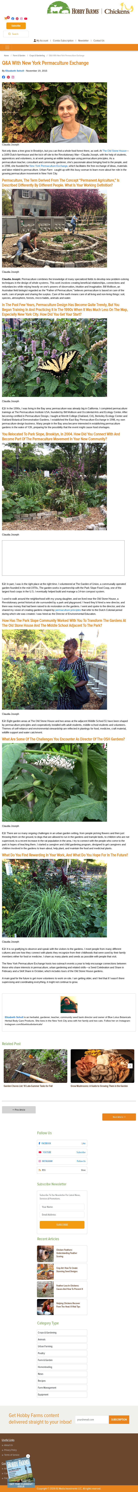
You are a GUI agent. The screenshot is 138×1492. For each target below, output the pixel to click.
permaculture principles (68, 610)
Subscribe (16, 25)
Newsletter (83, 40)
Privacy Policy (10, 1450)
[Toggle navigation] (7, 47)
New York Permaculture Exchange (48, 165)
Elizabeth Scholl (15, 70)
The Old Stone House (114, 150)
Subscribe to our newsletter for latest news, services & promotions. (60, 1197)
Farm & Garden (19, 55)
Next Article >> (119, 1117)
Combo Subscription (63, 40)
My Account (42, 40)
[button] (130, 1065)
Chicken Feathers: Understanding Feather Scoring (66, 1253)
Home (6, 55)
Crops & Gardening (37, 55)
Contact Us (99, 40)
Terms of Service (11, 1454)
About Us (8, 1445)
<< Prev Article (18, 1109)
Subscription (119, 1419)
